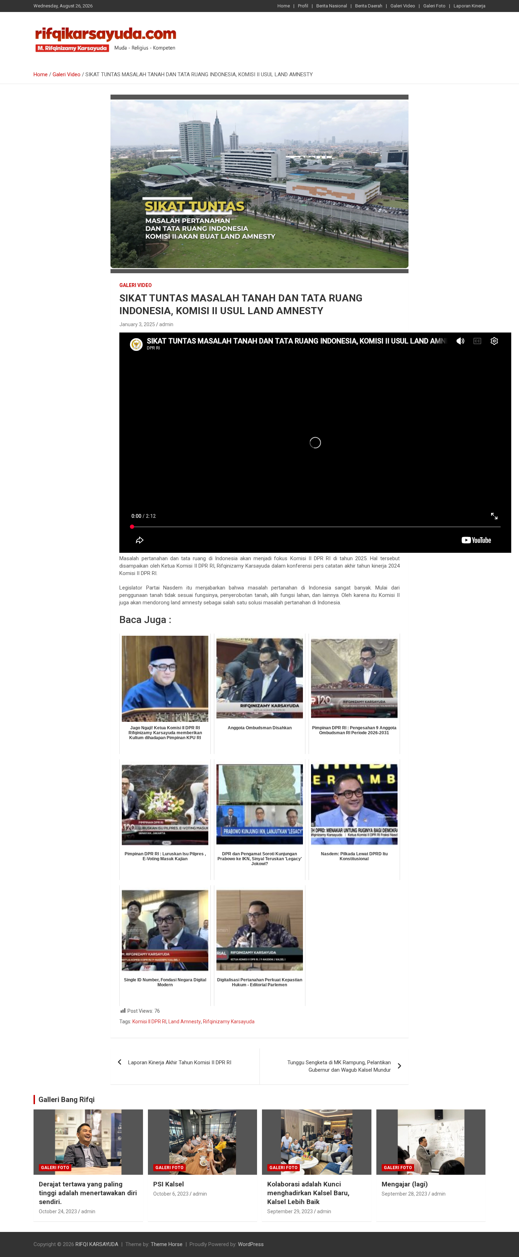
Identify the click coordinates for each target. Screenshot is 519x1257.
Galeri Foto (434, 5)
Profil (303, 5)
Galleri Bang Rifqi (66, 1099)
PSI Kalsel (168, 1184)
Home (284, 5)
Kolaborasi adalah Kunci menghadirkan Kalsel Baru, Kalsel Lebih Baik (308, 1192)
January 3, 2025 (137, 324)
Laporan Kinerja (469, 5)
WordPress (251, 1244)
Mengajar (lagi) (405, 1184)
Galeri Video (402, 5)
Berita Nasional (331, 5)
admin (166, 324)
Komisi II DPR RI (149, 1021)
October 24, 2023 (58, 1211)
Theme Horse (167, 1244)
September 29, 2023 (290, 1211)
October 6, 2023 (171, 1194)
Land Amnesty (184, 1021)
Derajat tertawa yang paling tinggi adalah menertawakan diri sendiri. (88, 1192)
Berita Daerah (368, 5)
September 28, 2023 (404, 1194)
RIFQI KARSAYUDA (97, 1244)
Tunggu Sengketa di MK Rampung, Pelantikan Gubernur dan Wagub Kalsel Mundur (339, 1066)
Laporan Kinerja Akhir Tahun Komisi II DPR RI (179, 1062)
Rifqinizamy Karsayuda (229, 1021)
